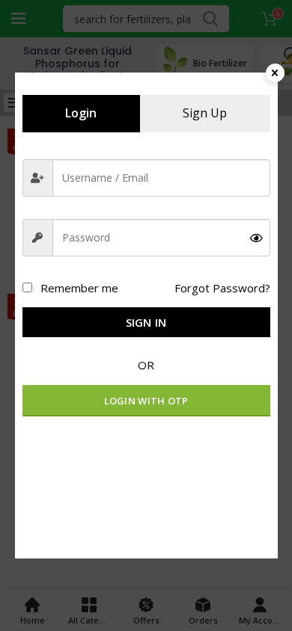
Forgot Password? (222, 287)
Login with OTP (146, 400)
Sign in (146, 322)
